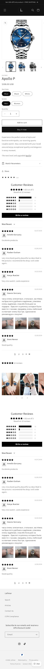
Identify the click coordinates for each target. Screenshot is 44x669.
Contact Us (9, 611)
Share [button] (7, 171)
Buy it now (22, 129)
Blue (6, 94)
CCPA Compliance (12, 616)
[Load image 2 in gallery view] (22, 67)
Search (7, 600)
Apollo (28, 155)
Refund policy (22, 660)
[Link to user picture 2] (21, 323)
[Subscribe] (36, 634)
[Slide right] (41, 67)
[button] (5, 10)
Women (17, 103)
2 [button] (18, 354)
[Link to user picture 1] (8, 323)
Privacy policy (33, 660)
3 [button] (22, 354)
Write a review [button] (22, 215)
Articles (8, 605)
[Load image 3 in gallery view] (33, 67)
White (27, 94)
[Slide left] (2, 67)
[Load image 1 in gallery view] (11, 67)
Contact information (29, 664)
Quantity (5, 109)
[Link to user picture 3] (34, 323)
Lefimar (13, 660)
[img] (7, 231)
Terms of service (15, 664)
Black (16, 94)
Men (6, 103)
